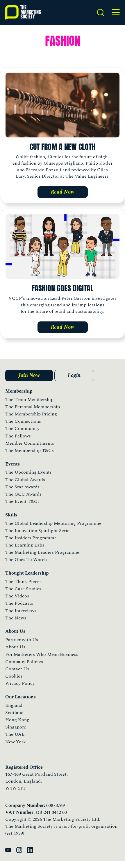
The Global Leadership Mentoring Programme (53, 523)
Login (74, 375)
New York (15, 741)
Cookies (13, 676)
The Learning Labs (24, 545)
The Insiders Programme (31, 537)
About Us (15, 646)
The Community (22, 428)
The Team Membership (29, 399)
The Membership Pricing (31, 414)
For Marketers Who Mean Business (41, 654)
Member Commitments (29, 443)
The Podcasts (19, 603)
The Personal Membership (32, 406)
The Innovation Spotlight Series (38, 530)
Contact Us (17, 668)
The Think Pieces (23, 581)
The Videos (17, 596)
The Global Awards (25, 479)
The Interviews (20, 610)
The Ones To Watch (26, 559)
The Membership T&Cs (29, 450)
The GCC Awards (23, 494)
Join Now (29, 375)
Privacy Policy (20, 683)
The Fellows (18, 436)
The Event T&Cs (22, 501)
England (13, 705)
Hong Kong (17, 719)
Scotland (14, 712)
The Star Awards (22, 486)
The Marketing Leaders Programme (42, 552)
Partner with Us (21, 639)
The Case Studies (23, 588)
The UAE (14, 734)
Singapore (15, 727)
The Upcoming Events (28, 472)
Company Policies (24, 661)
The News (15, 618)
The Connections (23, 421)
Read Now (62, 192)
